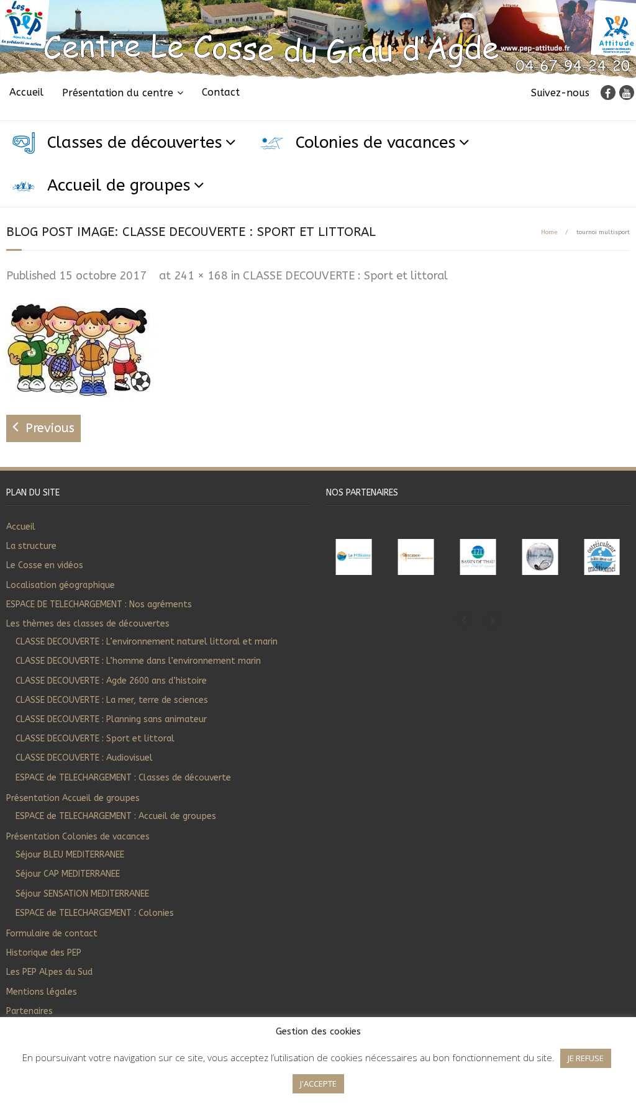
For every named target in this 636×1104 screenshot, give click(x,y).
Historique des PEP (43, 953)
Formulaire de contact (52, 933)
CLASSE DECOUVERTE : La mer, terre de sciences (112, 700)
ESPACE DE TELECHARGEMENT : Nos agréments (99, 604)
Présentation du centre (117, 93)
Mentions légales (41, 992)
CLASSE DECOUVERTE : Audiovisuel (84, 758)
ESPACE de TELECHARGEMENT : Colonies (95, 913)
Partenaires (29, 1011)
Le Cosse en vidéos (44, 565)
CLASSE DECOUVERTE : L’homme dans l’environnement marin (138, 661)
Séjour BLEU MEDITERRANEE (70, 854)
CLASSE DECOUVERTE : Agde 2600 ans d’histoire (111, 681)
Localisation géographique (60, 585)
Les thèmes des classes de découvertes (88, 623)
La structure (31, 546)
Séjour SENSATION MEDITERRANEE (82, 894)
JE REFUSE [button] (586, 1058)
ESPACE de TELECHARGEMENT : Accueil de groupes (116, 816)
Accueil (26, 92)
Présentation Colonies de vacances (78, 836)
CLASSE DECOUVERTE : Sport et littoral (345, 276)
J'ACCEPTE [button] (318, 1083)
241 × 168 (201, 276)
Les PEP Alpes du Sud (49, 972)
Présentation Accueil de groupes (73, 798)
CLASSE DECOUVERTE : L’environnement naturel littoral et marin (147, 641)
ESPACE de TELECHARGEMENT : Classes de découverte (123, 777)
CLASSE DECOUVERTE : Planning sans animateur (111, 719)
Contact (221, 92)
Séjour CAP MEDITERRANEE (68, 874)
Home (549, 232)
